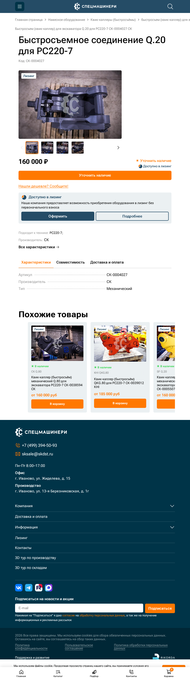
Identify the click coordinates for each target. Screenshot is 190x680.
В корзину (57, 404)
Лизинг (21, 538)
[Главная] (95, 6)
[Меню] (19, 6)
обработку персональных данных (102, 615)
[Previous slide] (22, 147)
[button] (31, 147)
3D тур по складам (31, 567)
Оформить (57, 216)
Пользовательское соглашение (79, 646)
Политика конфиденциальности (31, 646)
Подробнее (132, 216)
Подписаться (160, 608)
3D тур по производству (35, 558)
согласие (68, 615)
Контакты (23, 548)
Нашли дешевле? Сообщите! (43, 186)
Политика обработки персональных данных (141, 646)
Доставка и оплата (107, 262)
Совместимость (70, 262)
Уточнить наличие (95, 175)
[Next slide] (118, 147)
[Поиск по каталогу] (170, 6)
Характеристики (36, 262)
